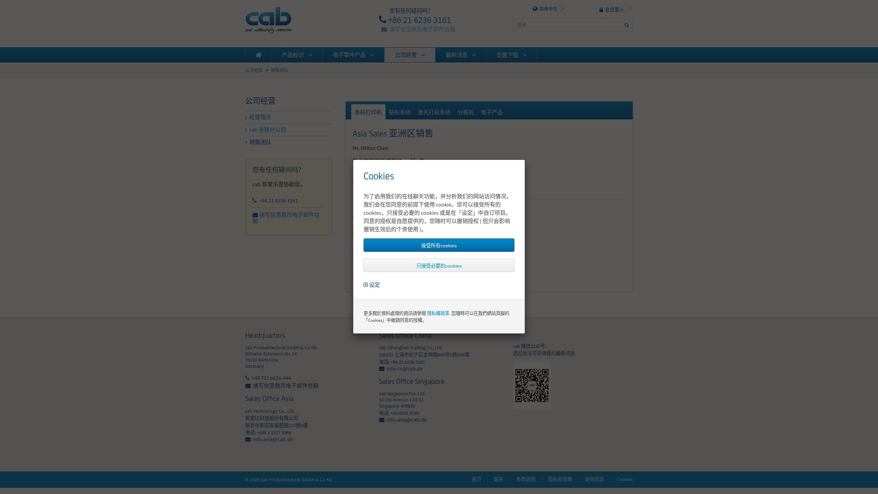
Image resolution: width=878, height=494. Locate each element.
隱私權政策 (438, 313)
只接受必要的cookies (439, 266)
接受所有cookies (439, 245)
